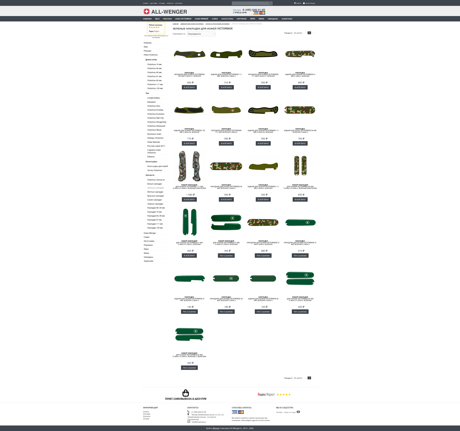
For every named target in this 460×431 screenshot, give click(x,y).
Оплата (145, 3)
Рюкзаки (167, 18)
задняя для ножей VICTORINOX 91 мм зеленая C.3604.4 (189, 298)
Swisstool (151, 102)
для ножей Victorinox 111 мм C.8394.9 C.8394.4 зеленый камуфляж (189, 186)
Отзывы (162, 3)
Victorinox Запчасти (156, 179)
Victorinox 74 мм (154, 64)
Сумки (215, 18)
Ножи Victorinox (183, 18)
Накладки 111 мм (155, 223)
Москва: (237, 9)
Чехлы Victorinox (154, 170)
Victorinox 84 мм (154, 68)
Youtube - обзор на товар (286, 412)
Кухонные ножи (154, 134)
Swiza (261, 18)
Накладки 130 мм (155, 227)
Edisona (150, 156)
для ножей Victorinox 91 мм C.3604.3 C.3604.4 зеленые (189, 242)
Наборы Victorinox (155, 137)
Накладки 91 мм (154, 219)
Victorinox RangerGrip (156, 122)
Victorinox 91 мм (154, 76)
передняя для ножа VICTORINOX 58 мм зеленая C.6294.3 (226, 186)
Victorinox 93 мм (154, 80)
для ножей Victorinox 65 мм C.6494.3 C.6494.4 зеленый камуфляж (300, 186)
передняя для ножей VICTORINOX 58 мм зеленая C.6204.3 (226, 298)
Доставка (153, 3)
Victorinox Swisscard (156, 125)
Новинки (147, 18)
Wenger (216, 428)
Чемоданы (273, 18)
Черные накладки (155, 203)
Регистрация (310, 3)
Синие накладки (154, 199)
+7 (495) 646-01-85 (198, 412)
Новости (170, 3)
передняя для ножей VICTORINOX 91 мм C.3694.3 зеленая (263, 242)
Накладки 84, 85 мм (156, 215)
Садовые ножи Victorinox (154, 151)
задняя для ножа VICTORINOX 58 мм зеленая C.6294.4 (300, 130)
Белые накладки (154, 183)
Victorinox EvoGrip (155, 109)
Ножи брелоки (153, 142)
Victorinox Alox (153, 105)
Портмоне (242, 18)
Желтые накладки (155, 191)
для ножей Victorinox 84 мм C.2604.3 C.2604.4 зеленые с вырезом (189, 355)
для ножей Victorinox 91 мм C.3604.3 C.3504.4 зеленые (226, 242)
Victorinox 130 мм (155, 88)
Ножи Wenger (201, 18)
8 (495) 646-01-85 (254, 10)
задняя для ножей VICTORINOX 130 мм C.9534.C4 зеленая (189, 130)
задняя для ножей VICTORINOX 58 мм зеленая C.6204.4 (263, 298)
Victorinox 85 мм (154, 72)
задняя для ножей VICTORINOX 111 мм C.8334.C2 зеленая (263, 130)
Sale (157, 18)
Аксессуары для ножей (157, 166)
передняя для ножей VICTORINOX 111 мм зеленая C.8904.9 (226, 130)
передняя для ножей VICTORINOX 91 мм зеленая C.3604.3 (300, 242)
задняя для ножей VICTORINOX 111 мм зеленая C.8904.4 (226, 74)
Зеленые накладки (155, 187)
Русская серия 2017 (156, 146)
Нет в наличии (226, 255)
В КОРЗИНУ (189, 87)
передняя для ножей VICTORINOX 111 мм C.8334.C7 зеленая (263, 74)
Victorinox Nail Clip (155, 117)
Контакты (178, 3)
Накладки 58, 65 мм (156, 207)
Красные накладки (155, 195)
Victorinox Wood (154, 129)
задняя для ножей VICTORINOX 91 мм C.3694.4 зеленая (300, 74)
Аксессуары (227, 18)
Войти (298, 3)
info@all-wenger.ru (199, 422)
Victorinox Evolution (155, 114)
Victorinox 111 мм (155, 84)
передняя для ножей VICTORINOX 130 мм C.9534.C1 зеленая (189, 74)
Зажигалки (287, 18)
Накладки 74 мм (154, 211)
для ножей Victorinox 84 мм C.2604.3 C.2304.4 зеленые (300, 298)
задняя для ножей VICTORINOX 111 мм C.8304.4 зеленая (263, 186)
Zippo (252, 18)
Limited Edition (153, 97)
